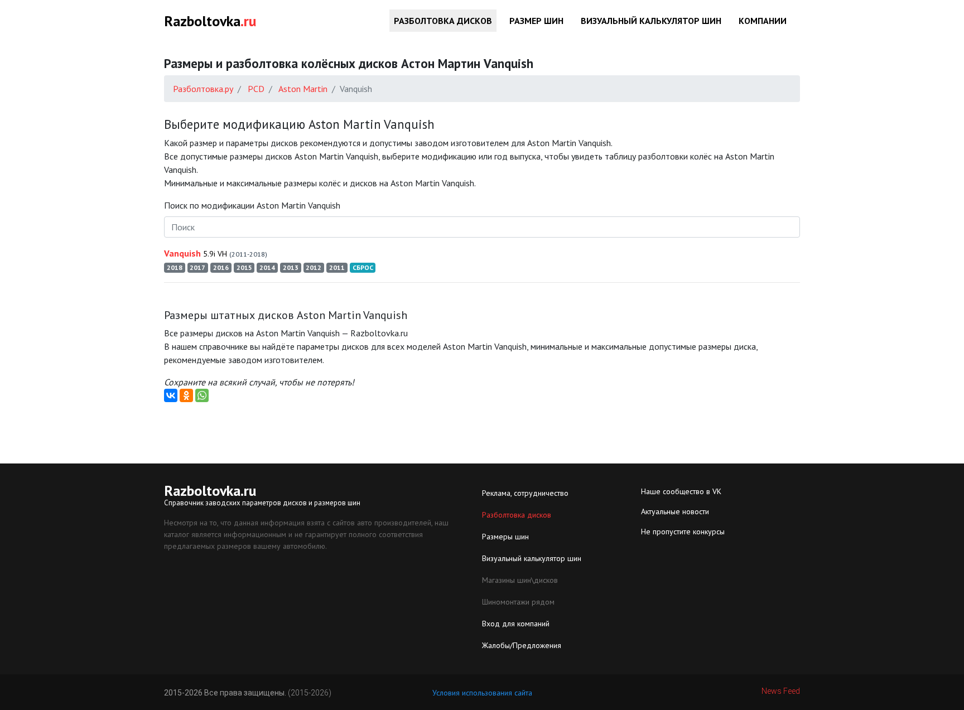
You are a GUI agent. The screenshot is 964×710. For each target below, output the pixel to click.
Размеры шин (505, 537)
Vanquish (215, 253)
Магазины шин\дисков (520, 580)
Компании (763, 20)
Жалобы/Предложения (521, 645)
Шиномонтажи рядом (518, 602)
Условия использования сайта (482, 693)
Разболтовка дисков (443, 20)
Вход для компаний (516, 624)
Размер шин (536, 20)
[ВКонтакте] (170, 395)
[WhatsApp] (202, 395)
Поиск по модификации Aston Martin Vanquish (252, 205)
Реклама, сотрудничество (525, 493)
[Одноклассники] (186, 395)
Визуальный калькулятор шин (651, 20)
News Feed (780, 691)
